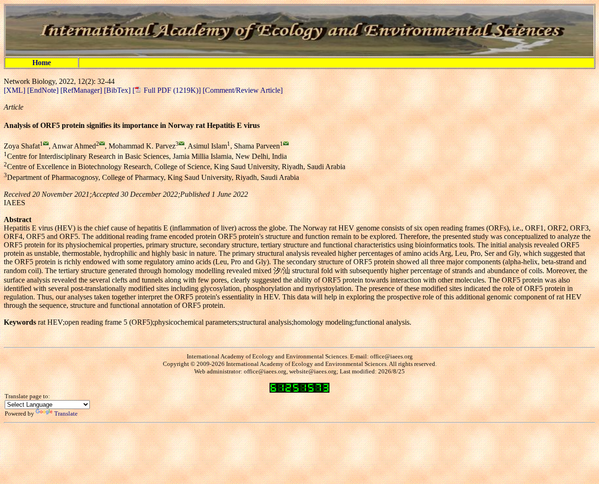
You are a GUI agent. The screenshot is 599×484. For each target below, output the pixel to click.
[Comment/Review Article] (242, 90)
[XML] (15, 90)
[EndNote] (43, 90)
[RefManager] (82, 90)
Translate (66, 413)
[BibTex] (118, 90)
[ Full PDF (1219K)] (166, 90)
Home (41, 63)
